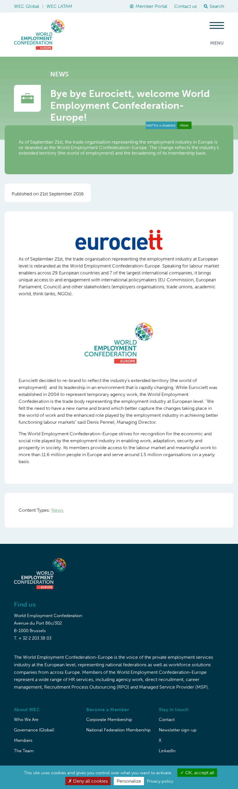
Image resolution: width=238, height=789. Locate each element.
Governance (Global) (34, 730)
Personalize (129, 781)
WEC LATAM (59, 6)
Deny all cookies (90, 781)
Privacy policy (160, 781)
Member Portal (151, 6)
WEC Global (26, 6)
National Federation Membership (118, 730)
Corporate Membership (109, 719)
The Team (24, 750)
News (57, 510)
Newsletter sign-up (177, 730)
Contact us (185, 6)
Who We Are (26, 719)
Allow (184, 125)
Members (23, 740)
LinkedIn (167, 750)
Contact (167, 719)
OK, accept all (199, 772)
